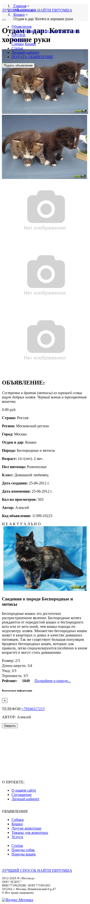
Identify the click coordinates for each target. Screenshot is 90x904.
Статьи (17, 48)
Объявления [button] (21, 26)
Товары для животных (30, 833)
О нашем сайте (24, 790)
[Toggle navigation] (4, 19)
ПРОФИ (18, 35)
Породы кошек (24, 854)
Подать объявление (18, 65)
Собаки (18, 31)
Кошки (30, 31)
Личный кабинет (25, 52)
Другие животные (52, 31)
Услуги (73, 31)
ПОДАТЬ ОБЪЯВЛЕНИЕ (32, 57)
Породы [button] (18, 39)
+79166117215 (33, 709)
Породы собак (23, 850)
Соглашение (22, 795)
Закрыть (10, 725)
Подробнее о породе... (53, 681)
